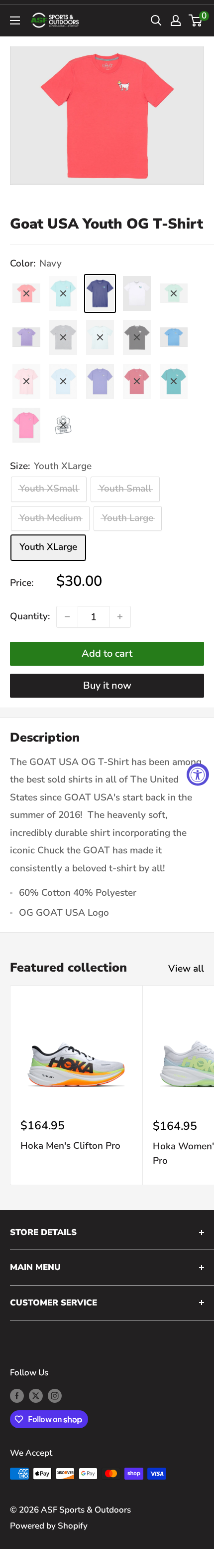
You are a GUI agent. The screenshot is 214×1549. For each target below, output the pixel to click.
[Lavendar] (26, 337)
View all (186, 968)
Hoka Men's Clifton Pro (70, 1145)
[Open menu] (15, 20)
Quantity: (30, 616)
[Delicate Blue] (63, 381)
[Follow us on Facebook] (17, 1395)
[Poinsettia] (137, 381)
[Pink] (26, 381)
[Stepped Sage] (63, 425)
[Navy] (100, 293)
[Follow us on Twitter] (36, 1395)
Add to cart (107, 653)
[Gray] (63, 337)
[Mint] (174, 293)
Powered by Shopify (49, 1526)
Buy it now (107, 685)
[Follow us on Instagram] (55, 1395)
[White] (137, 293)
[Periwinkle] (100, 381)
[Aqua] (63, 293)
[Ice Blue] (100, 337)
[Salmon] (26, 293)
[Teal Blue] (174, 381)
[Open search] (156, 20)
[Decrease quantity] (67, 616)
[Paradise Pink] (26, 425)
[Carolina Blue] (174, 337)
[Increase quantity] (119, 616)
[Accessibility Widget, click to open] (198, 775)
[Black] (137, 337)
